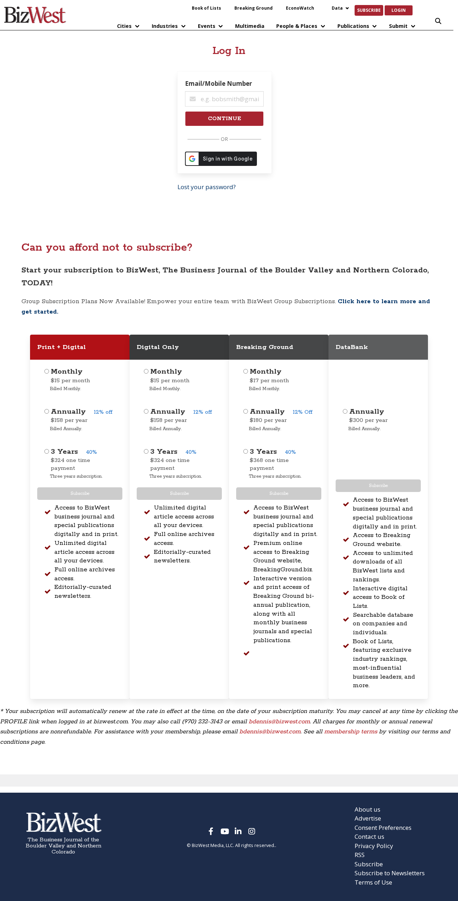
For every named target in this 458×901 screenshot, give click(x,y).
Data (337, 8)
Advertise (368, 818)
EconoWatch (300, 8)
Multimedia (249, 26)
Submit (398, 26)
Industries (165, 26)
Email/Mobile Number (218, 83)
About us (367, 809)
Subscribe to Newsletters (390, 873)
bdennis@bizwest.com (279, 721)
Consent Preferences (383, 827)
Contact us (369, 836)
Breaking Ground (253, 8)
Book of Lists (206, 8)
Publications (353, 26)
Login (398, 10)
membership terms (350, 731)
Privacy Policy (374, 846)
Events (206, 26)
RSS (360, 855)
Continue (224, 118)
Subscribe (369, 10)
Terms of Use (373, 882)
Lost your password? (206, 187)
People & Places (296, 26)
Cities (124, 26)
